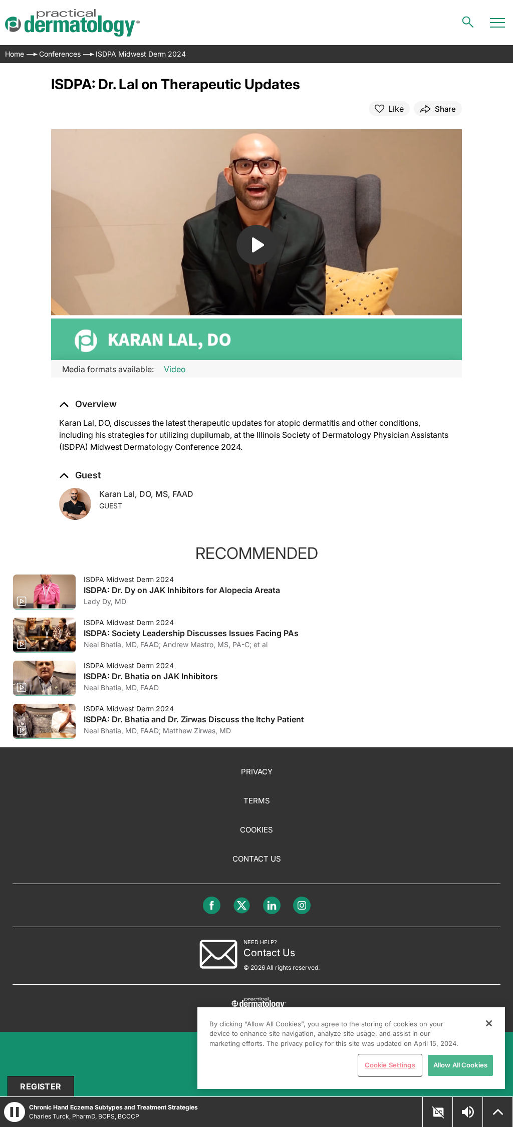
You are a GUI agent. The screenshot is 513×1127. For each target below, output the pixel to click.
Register (40, 1086)
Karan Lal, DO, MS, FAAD (146, 494)
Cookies (256, 829)
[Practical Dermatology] (72, 23)
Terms (256, 800)
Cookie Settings (390, 1065)
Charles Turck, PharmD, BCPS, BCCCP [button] (84, 1116)
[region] (351, 1048)
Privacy (257, 771)
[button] (88, 404)
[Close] (489, 1023)
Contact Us (256, 859)
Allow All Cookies (460, 1065)
